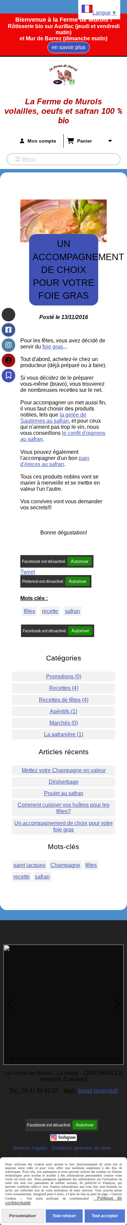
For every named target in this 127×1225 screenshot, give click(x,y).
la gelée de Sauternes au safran (53, 418)
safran (72, 611)
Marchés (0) (63, 723)
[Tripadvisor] (8, 314)
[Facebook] (8, 330)
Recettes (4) (63, 688)
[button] (11, 1004)
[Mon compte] (8, 360)
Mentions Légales (30, 1147)
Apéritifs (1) (63, 711)
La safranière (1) (63, 734)
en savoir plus (68, 47)
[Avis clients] (8, 375)
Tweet (27, 572)
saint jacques (29, 865)
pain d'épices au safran (54, 461)
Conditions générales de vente (81, 1147)
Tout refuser (64, 1215)
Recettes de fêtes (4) (63, 700)
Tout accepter (105, 1215)
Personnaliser (22, 1215)
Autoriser (79, 561)
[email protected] (98, 1091)
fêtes (29, 611)
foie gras (52, 347)
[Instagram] (8, 345)
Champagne (65, 865)
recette (50, 611)
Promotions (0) (63, 676)
